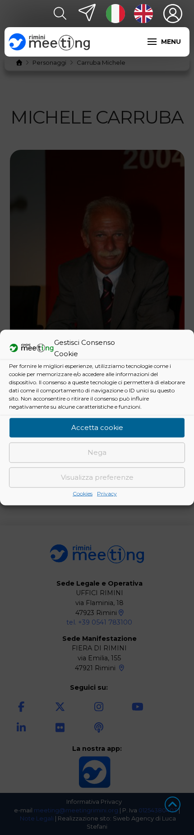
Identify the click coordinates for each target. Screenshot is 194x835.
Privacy (107, 493)
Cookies (82, 493)
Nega (97, 452)
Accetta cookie (97, 427)
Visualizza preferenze (97, 477)
